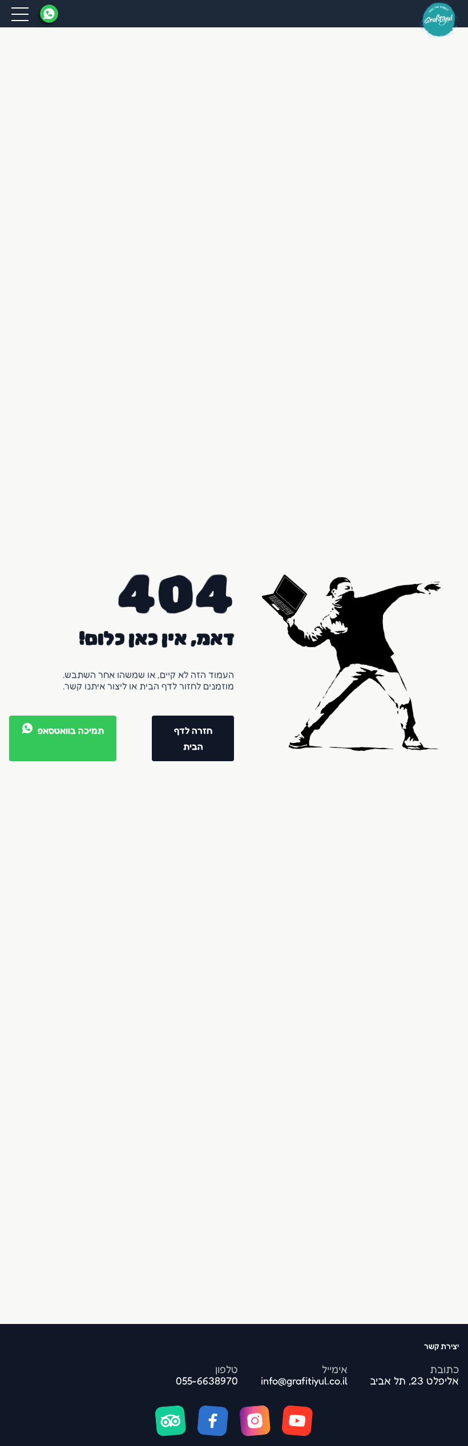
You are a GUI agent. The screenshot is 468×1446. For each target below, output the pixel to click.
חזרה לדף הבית (193, 738)
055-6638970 (207, 1380)
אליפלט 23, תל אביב (414, 1380)
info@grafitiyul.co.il (304, 1380)
